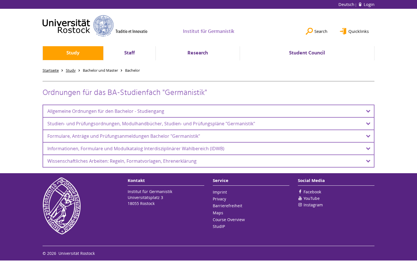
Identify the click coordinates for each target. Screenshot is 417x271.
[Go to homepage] (95, 25)
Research (198, 53)
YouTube (312, 198)
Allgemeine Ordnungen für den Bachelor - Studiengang (105, 111)
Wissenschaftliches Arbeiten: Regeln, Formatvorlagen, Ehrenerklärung (122, 161)
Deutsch (346, 4)
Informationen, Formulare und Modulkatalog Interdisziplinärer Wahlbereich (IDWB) (135, 148)
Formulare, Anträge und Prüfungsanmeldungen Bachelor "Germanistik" (123, 136)
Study (72, 53)
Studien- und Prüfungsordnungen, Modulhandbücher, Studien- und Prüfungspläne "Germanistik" (151, 123)
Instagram (313, 205)
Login (368, 4)
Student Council (307, 53)
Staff (129, 53)
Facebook (312, 191)
